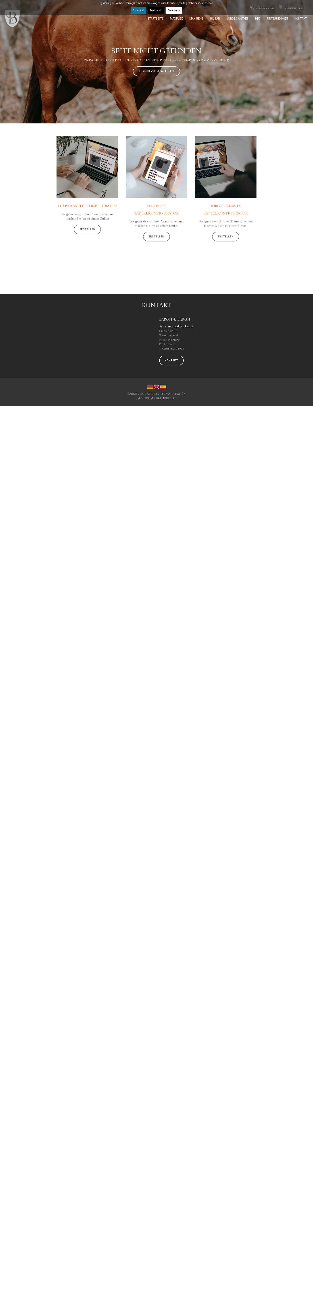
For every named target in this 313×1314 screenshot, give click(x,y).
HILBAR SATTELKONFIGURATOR (87, 206)
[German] (150, 387)
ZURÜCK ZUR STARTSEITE (157, 71)
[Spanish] (163, 387)
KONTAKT (171, 360)
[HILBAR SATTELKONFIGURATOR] (87, 167)
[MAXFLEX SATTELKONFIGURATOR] (156, 167)
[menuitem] (155, 18)
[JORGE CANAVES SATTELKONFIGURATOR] (225, 167)
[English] (156, 387)
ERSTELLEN (87, 229)
